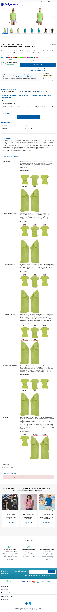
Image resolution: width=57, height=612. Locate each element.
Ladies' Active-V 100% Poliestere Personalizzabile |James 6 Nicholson (29, 516)
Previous (2, 16)
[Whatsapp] (9, 84)
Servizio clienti (50, 1)
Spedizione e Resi (6, 596)
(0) (52, 80)
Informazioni (5, 590)
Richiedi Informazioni (7, 467)
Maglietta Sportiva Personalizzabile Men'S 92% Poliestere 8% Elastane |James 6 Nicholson (10, 516)
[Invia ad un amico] (11, 84)
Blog (42, 1)
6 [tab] (10, 35)
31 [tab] (47, 35)
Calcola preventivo (38, 65)
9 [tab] (14, 35)
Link (49, 575)
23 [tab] (35, 35)
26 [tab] (39, 35)
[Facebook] (26, 603)
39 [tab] (23, 37)
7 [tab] (11, 35)
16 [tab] (25, 35)
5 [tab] (8, 35)
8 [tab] (13, 35)
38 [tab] (22, 37)
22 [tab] (33, 35)
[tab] (28, 156)
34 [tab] (51, 35)
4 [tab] (7, 35)
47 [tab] (35, 37)
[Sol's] (3, 9)
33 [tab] (50, 35)
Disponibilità (5, 464)
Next (54, 16)
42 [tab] (27, 37)
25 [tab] (38, 35)
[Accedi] (49, 5)
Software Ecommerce (25, 610)
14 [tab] (22, 35)
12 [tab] (19, 35)
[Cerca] (37, 5)
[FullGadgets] (9, 4)
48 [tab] (36, 37)
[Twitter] (30, 603)
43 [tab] (29, 37)
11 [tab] (17, 35)
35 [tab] (53, 35)
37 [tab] (20, 37)
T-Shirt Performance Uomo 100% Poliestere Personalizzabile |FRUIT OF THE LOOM (47, 516)
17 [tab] (26, 35)
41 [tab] (26, 37)
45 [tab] (32, 37)
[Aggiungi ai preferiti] (54, 10)
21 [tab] (32, 35)
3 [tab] (5, 35)
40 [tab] (25, 37)
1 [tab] (2, 35)
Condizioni (4, 599)
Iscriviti (52, 572)
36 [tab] (54, 35)
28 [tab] (42, 35)
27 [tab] (41, 35)
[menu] (54, 5)
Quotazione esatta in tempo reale (28, 117)
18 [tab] (27, 35)
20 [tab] (30, 35)
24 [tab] (36, 35)
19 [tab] (29, 35)
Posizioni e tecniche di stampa (10, 156)
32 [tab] (48, 35)
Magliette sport (29, 540)
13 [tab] (20, 35)
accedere (9, 477)
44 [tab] (30, 37)
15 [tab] (23, 35)
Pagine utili (4, 586)
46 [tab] (33, 37)
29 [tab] (44, 35)
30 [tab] (45, 35)
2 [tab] (4, 35)
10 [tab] (16, 35)
